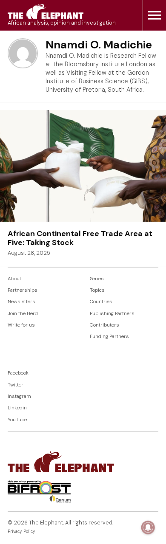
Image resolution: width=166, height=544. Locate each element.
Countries (101, 302)
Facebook (18, 373)
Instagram (19, 396)
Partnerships (22, 290)
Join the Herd (23, 313)
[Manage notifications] (148, 527)
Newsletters (21, 302)
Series (97, 279)
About (14, 279)
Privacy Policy (21, 531)
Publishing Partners (112, 313)
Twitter (15, 385)
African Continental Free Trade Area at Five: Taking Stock (80, 238)
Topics (97, 290)
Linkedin (17, 408)
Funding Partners (109, 336)
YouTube (17, 420)
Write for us (21, 325)
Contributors (104, 325)
